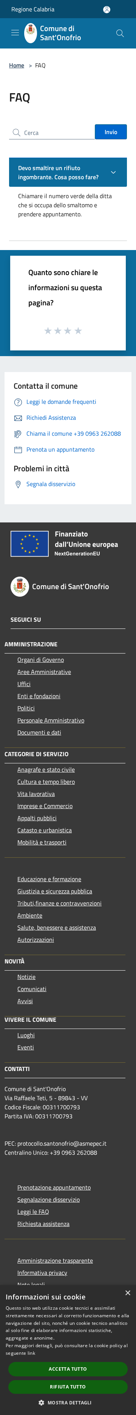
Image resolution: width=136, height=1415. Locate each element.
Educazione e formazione (49, 878)
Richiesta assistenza (43, 1223)
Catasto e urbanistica (44, 830)
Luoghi (26, 1035)
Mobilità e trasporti (41, 842)
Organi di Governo (40, 659)
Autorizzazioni (35, 939)
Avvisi (25, 1000)
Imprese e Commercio (45, 805)
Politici (26, 708)
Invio (111, 131)
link (31, 1353)
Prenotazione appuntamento (54, 1187)
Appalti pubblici (37, 817)
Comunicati (31, 988)
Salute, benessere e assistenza (56, 927)
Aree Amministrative (44, 671)
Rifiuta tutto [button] (68, 1387)
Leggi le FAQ (33, 1211)
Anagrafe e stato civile (46, 769)
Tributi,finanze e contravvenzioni (59, 903)
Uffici (24, 683)
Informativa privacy (42, 1272)
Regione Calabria (32, 9)
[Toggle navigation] (15, 32)
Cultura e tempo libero (46, 781)
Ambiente (29, 915)
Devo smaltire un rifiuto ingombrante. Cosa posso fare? (58, 172)
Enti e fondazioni (38, 695)
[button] (67, 1402)
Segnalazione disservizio (48, 1199)
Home (16, 65)
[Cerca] (120, 33)
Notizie (26, 976)
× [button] (127, 1293)
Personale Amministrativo (50, 720)
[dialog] (68, 1350)
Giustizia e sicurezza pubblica (54, 891)
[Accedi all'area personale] (106, 10)
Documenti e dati (39, 732)
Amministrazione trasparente (55, 1260)
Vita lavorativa (36, 793)
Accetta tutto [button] (68, 1369)
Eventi (25, 1047)
